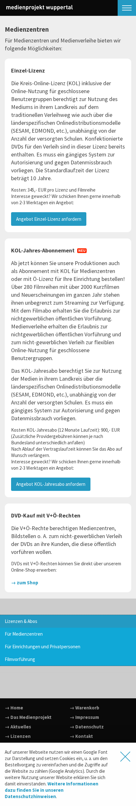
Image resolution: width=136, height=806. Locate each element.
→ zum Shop (24, 583)
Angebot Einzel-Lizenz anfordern (48, 219)
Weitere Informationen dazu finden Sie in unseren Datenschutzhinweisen (51, 790)
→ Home (14, 708)
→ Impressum (84, 717)
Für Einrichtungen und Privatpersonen (42, 647)
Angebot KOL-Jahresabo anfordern (50, 484)
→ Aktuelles (18, 727)
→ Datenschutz (87, 727)
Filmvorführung (20, 659)
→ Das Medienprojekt (28, 717)
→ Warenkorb (84, 708)
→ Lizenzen (18, 736)
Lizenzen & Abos (21, 621)
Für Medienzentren (24, 634)
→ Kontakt (81, 736)
